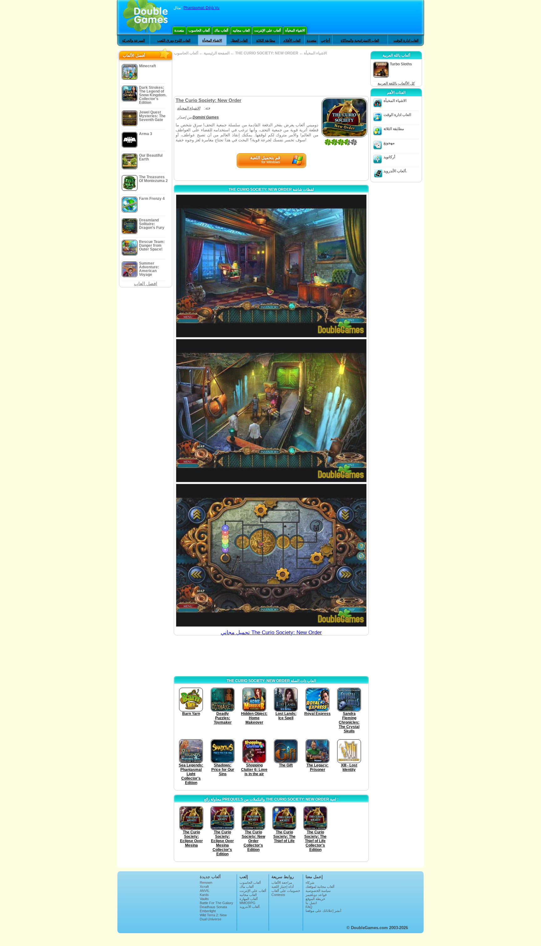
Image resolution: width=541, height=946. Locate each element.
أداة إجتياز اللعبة (282, 886)
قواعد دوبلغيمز (316, 895)
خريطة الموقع (315, 899)
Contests (278, 895)
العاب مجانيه (241, 30)
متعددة (179, 30)
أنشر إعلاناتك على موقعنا (323, 911)
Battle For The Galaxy (216, 903)
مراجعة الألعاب (281, 882)
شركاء (310, 882)
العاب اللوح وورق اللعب (173, 40)
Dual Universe (210, 919)
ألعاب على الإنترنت (267, 30)
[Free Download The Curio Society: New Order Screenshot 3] (271, 555)
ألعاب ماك (221, 30)
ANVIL (204, 891)
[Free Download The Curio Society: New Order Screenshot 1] (271, 266)
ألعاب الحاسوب (199, 30)
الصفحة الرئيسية (216, 53)
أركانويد (389, 157)
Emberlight (208, 911)
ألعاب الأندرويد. (395, 171)
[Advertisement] (271, 75)
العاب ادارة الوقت (406, 40)
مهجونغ (389, 143)
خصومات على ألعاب (285, 891)
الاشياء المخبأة (295, 30)
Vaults (204, 899)
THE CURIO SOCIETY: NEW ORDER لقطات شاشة (271, 189)
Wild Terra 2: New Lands (213, 917)
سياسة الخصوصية (318, 891)
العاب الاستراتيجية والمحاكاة (360, 40)
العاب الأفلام (292, 40)
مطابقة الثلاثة (265, 40)
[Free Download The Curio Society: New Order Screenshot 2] (271, 410)
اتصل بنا (311, 903)
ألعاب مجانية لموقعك (320, 886)
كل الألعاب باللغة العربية (396, 83)
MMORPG (247, 903)
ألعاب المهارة (249, 899)
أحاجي (325, 40)
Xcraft (204, 886)
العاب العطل (239, 40)
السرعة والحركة (133, 40)
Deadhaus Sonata (213, 907)
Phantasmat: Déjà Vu (201, 8)
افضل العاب (145, 283)
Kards (204, 895)
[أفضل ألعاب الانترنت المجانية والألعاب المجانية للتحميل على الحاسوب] (145, 17)
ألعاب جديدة (210, 876)
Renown (206, 882)
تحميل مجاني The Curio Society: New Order (271, 632)
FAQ (309, 907)
